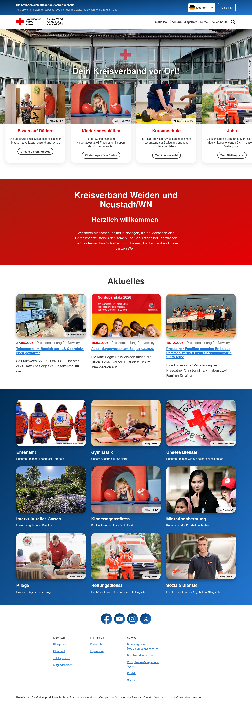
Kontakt (131, 673)
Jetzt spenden (61, 658)
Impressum (97, 651)
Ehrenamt (26, 452)
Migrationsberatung (186, 519)
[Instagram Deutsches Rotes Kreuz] (132, 618)
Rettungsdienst (106, 585)
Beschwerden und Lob (140, 655)
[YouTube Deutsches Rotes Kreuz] (119, 618)
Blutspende (60, 644)
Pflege (22, 585)
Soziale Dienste (182, 585)
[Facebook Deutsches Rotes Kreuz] (106, 618)
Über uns (176, 22)
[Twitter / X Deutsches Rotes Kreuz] (145, 618)
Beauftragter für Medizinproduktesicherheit (143, 646)
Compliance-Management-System (143, 664)
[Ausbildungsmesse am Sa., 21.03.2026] (126, 315)
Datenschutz (97, 644)
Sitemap (132, 680)
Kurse (204, 22)
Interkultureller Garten (38, 519)
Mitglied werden (63, 665)
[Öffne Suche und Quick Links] (233, 22)
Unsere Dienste (181, 452)
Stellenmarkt (219, 22)
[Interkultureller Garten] (51, 489)
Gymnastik (102, 452)
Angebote (190, 22)
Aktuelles (161, 22)
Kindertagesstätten (110, 519)
